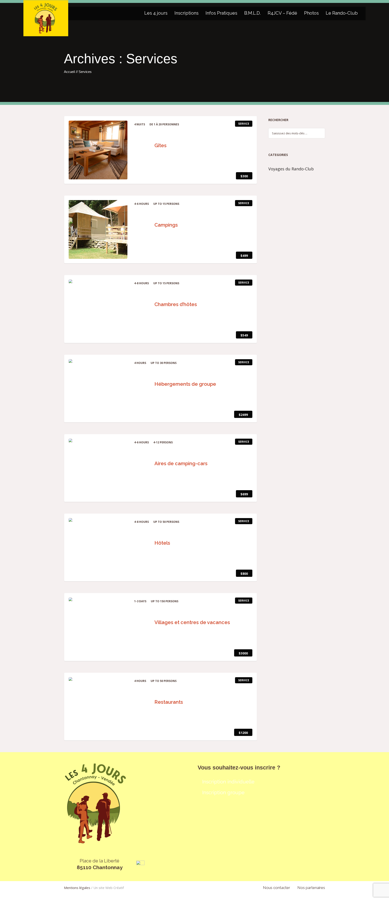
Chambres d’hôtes (176, 304)
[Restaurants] (98, 706)
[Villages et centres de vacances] (98, 627)
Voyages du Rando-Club (291, 168)
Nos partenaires (311, 887)
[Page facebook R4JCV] (140, 864)
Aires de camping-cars (181, 463)
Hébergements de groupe (185, 384)
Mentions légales (77, 887)
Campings (166, 225)
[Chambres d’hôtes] (98, 309)
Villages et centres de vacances (192, 622)
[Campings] (98, 229)
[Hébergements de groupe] (98, 388)
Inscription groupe (223, 792)
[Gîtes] (98, 150)
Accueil (69, 72)
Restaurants (169, 702)
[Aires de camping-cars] (98, 468)
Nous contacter (276, 887)
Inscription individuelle (228, 782)
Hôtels (162, 543)
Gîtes (161, 145)
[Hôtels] (98, 547)
